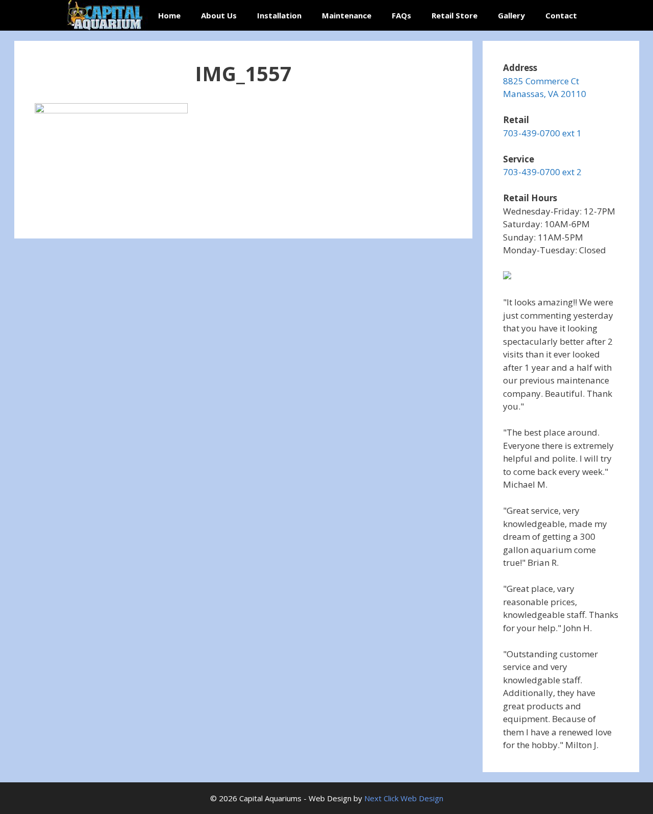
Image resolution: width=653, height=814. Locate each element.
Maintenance (346, 15)
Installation (279, 15)
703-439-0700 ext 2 (542, 172)
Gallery (511, 15)
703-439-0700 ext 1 (542, 133)
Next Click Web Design (403, 798)
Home (169, 15)
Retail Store (455, 15)
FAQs (401, 15)
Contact (561, 15)
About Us (219, 15)
